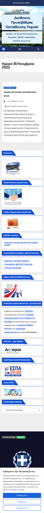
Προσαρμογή (22, 502)
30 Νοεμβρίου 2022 (15, 101)
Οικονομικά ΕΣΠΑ (10, 87)
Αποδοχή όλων (22, 495)
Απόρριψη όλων (22, 508)
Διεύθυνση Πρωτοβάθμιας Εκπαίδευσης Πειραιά (22, 22)
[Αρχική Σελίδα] (3, 49)
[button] (38, 49)
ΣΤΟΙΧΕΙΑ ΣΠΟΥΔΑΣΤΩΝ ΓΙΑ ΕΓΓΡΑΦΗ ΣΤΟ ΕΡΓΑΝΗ (19, 318)
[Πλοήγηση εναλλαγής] (19, 49)
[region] (22, 490)
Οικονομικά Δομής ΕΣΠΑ (17, 106)
